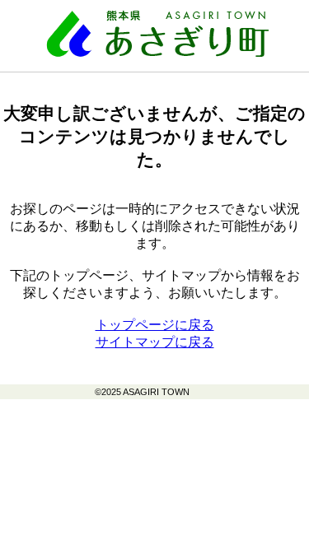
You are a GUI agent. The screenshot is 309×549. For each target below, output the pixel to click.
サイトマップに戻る (155, 342)
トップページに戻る (155, 325)
